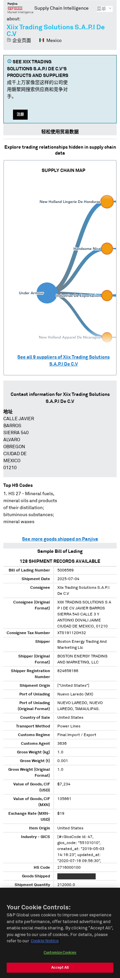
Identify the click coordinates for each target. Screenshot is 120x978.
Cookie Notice (45, 941)
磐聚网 (20, 8)
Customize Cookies (60, 952)
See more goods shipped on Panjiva (60, 539)
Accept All (60, 967)
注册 (20, 114)
